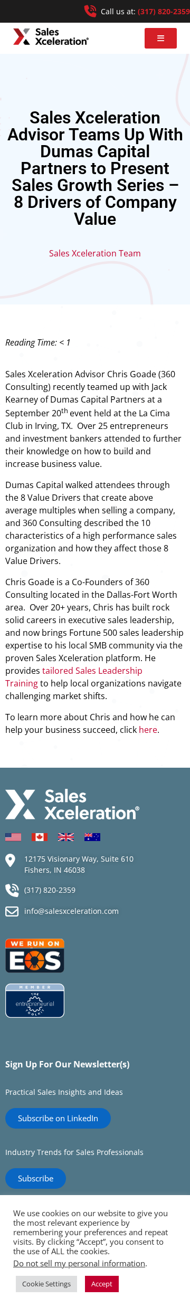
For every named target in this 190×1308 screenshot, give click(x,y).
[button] (161, 38)
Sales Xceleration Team (95, 253)
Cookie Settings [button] (46, 1283)
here (148, 730)
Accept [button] (101, 1283)
